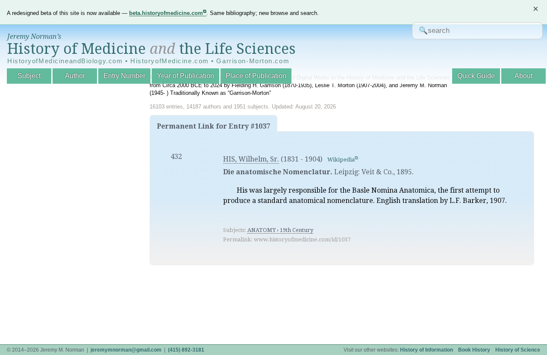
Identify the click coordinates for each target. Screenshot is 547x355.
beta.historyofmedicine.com (166, 13)
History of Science (517, 350)
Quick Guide (476, 75)
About (523, 75)
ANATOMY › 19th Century (280, 230)
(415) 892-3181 (186, 350)
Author (75, 75)
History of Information (426, 350)
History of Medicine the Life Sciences (151, 48)
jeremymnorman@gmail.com (126, 350)
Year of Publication (185, 75)
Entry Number (124, 75)
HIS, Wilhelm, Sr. (251, 159)
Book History (474, 350)
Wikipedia (341, 159)
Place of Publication (256, 75)
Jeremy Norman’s (34, 36)
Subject (29, 75)
